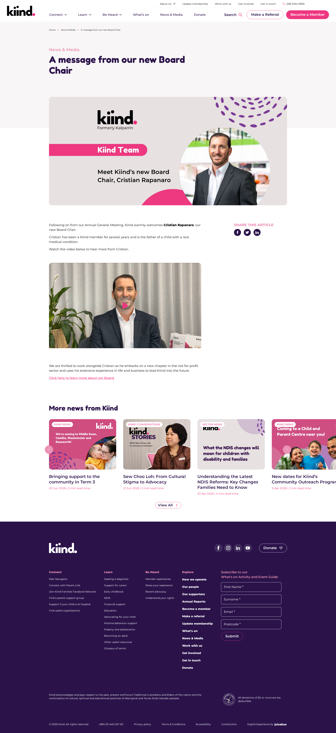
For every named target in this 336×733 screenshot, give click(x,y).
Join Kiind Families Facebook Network (72, 591)
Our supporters (193, 594)
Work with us (192, 645)
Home (52, 30)
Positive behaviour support (120, 623)
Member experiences (158, 579)
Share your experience (159, 585)
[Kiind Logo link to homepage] (21, 11)
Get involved (191, 653)
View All (166, 505)
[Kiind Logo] (63, 548)
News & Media (68, 30)
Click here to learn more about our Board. (81, 378)
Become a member (196, 609)
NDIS (107, 598)
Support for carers (115, 585)
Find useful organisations (64, 610)
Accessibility (203, 724)
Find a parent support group (66, 598)
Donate (270, 548)
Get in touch (191, 660)
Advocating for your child (119, 616)
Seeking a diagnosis (116, 579)
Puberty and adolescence (119, 629)
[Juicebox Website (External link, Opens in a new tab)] (280, 724)
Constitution (229, 724)
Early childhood (113, 591)
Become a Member (307, 14)
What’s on (190, 631)
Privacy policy (142, 724)
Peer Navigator (58, 579)
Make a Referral (265, 14)
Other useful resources (118, 642)
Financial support (114, 604)
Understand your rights (159, 598)
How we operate (194, 579)
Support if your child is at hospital (69, 604)
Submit (232, 636)
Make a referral (193, 616)
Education (110, 610)
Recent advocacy (155, 591)
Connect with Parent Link (64, 585)
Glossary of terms (115, 648)
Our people (190, 587)
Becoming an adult (116, 635)
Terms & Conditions (173, 724)
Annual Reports (193, 601)
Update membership (197, 623)
